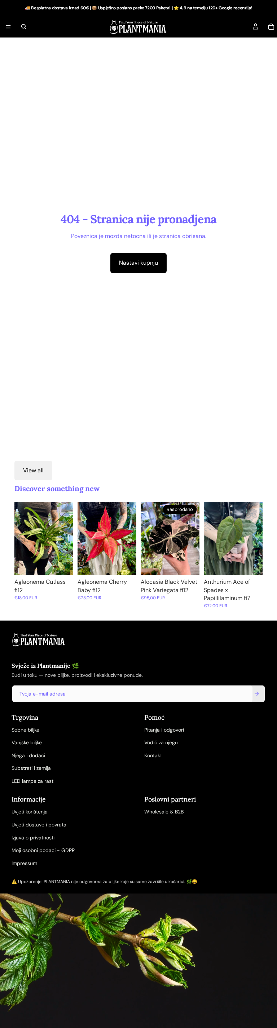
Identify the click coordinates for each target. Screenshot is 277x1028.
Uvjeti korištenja (30, 811)
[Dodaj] (62, 564)
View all (33, 470)
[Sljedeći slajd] (65, 538)
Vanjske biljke (27, 742)
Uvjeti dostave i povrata (39, 824)
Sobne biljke (25, 730)
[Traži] (24, 27)
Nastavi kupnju (138, 262)
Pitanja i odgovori (164, 730)
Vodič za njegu (161, 742)
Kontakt (153, 755)
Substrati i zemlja (31, 768)
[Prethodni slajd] (22, 538)
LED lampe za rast (32, 781)
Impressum (24, 863)
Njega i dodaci (28, 755)
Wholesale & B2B (164, 811)
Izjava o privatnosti (33, 837)
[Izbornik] (8, 26)
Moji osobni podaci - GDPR (43, 850)
